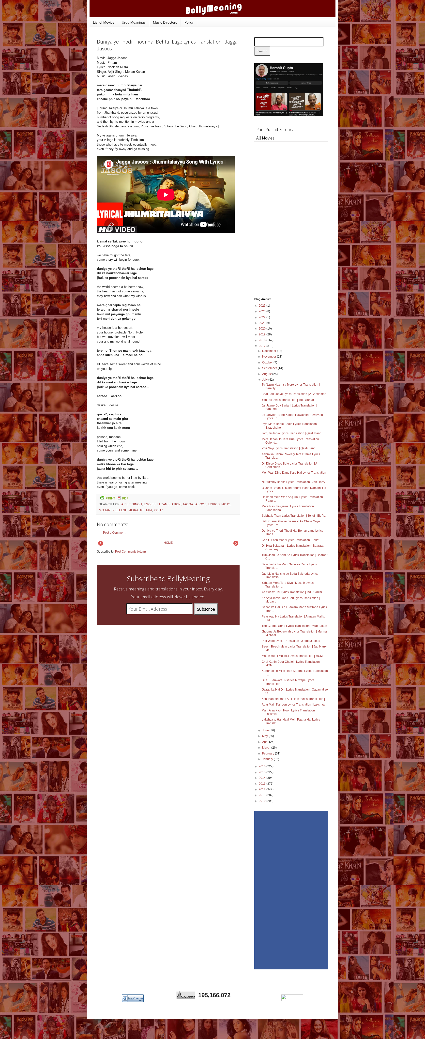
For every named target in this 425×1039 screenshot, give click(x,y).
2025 (262, 305)
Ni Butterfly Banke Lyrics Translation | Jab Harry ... (295, 482)
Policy (189, 22)
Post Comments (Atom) (130, 551)
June (266, 730)
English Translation (162, 504)
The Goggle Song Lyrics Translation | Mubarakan (294, 626)
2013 (262, 783)
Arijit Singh (131, 504)
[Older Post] (236, 545)
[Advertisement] (203, 89)
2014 (262, 778)
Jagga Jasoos (194, 504)
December (269, 351)
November (269, 356)
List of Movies (103, 22)
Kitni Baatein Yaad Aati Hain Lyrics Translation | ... (295, 699)
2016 (262, 766)
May (265, 736)
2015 (262, 772)
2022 (262, 317)
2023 (262, 311)
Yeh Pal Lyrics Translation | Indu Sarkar (288, 400)
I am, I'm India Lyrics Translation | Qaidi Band (291, 433)
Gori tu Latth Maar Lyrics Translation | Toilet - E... (294, 540)
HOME (168, 542)
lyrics (214, 504)
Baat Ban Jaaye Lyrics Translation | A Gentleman (294, 394)
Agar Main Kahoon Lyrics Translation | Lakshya (293, 704)
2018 (262, 340)
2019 (262, 334)
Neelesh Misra (125, 510)
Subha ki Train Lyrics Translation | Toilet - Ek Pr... (294, 515)
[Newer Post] (100, 545)
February (268, 753)
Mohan (105, 510)
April (265, 742)
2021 (262, 323)
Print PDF (117, 498)
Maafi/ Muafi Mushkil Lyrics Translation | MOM (292, 656)
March (266, 747)
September (270, 368)
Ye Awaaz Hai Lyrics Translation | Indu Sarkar (292, 592)
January (268, 759)
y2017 (158, 510)
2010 (262, 801)
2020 (262, 328)
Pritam (146, 510)
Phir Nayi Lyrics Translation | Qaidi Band (289, 448)
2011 (262, 795)
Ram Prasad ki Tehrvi (275, 129)
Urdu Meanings (134, 22)
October (267, 362)
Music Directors (165, 22)
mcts (225, 504)
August (267, 374)
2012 (262, 789)
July (265, 379)
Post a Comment (114, 532)
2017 (262, 346)
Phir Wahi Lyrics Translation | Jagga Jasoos (291, 641)
